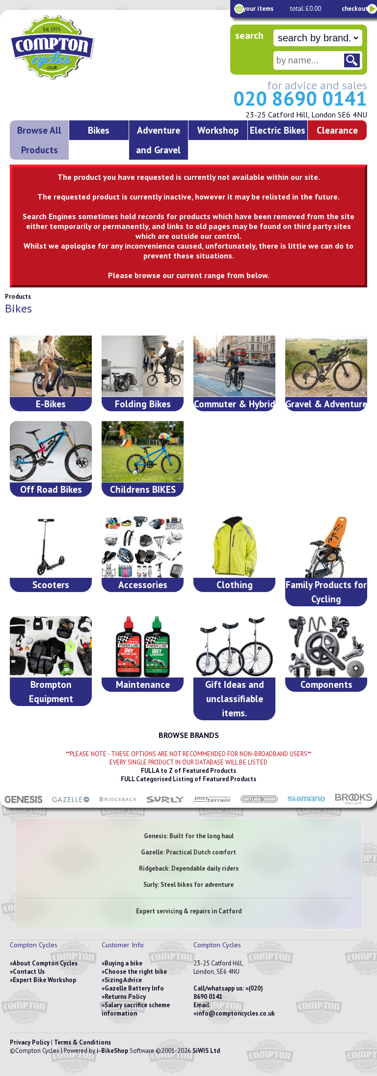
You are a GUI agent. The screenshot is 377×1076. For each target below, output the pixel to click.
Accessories (142, 584)
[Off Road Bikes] (51, 451)
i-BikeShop (112, 1051)
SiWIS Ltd (206, 1051)
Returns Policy (125, 996)
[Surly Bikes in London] (165, 803)
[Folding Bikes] (143, 366)
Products (18, 296)
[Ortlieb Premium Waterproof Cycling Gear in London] (259, 803)
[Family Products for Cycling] (326, 547)
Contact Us (29, 971)
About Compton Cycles (45, 963)
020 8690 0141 (300, 98)
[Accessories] (143, 547)
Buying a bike (123, 963)
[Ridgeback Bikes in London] (117, 803)
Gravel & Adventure (326, 403)
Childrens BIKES (143, 489)
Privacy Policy (30, 1042)
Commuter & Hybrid (234, 403)
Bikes (98, 130)
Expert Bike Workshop (44, 980)
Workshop (218, 130)
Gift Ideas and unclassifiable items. (234, 698)
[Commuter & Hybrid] (234, 366)
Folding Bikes (143, 403)
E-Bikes (51, 403)
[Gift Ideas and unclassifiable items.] (234, 647)
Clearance (337, 130)
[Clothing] (234, 547)
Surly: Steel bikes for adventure (188, 884)
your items (258, 8)
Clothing (234, 584)
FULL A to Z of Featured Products (188, 770)
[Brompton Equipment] (51, 647)
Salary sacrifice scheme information (136, 1009)
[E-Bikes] (51, 366)
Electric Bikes (277, 130)
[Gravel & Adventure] (326, 366)
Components (326, 684)
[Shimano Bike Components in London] (306, 803)
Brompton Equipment (51, 691)
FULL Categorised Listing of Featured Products (188, 779)
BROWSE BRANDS (189, 735)
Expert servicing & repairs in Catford (189, 911)
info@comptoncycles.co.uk (235, 1013)
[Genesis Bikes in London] (23, 803)
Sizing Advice (123, 980)
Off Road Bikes (51, 489)
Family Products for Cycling (326, 591)
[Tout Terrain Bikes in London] (212, 803)
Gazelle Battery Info (134, 988)
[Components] (326, 647)
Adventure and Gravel (158, 140)
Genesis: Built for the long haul (189, 836)
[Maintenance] (143, 647)
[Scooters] (51, 547)
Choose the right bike (136, 971)
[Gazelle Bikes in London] (70, 803)
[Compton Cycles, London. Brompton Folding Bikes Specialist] (78, 78)
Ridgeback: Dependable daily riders (189, 868)
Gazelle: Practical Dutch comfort (188, 852)
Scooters (50, 584)
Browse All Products (39, 140)
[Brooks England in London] (353, 803)
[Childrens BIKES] (143, 451)
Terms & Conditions (82, 1042)
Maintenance (143, 684)
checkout (355, 8)
